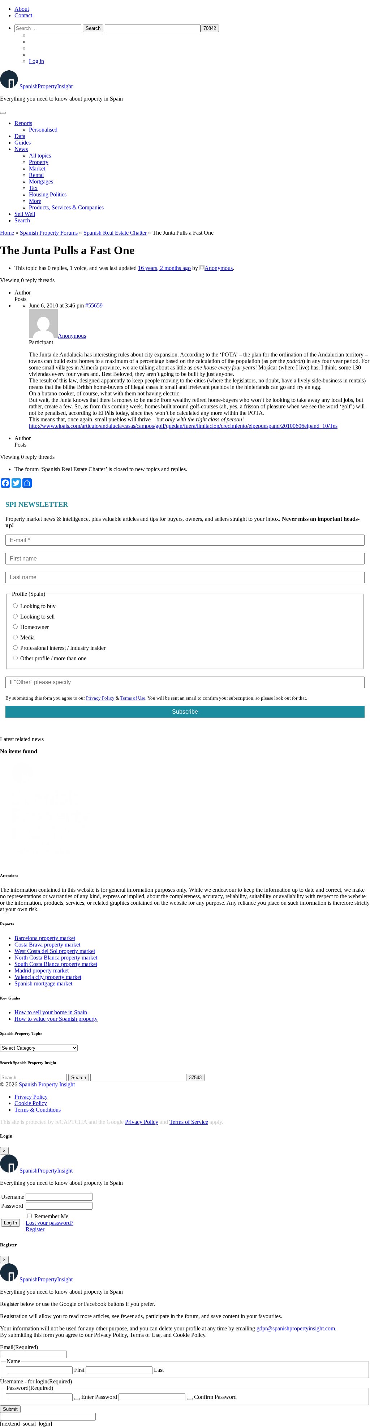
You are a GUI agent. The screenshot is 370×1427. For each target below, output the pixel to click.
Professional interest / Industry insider (62, 648)
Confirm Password (215, 1397)
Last (159, 1370)
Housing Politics (47, 194)
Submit (10, 1409)
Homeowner (34, 627)
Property (38, 162)
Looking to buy (37, 606)
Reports (23, 123)
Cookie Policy (30, 1103)
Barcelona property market (44, 938)
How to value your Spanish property (56, 1019)
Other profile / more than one (52, 658)
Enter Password (99, 1397)
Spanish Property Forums (49, 233)
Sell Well (24, 214)
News (21, 149)
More (35, 201)
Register (35, 1229)
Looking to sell (37, 616)
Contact (23, 15)
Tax (33, 188)
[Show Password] (77, 1399)
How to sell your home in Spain (50, 1012)
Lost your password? (49, 1223)
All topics (40, 155)
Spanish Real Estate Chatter (115, 233)
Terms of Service (188, 1122)
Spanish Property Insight (47, 1084)
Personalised (43, 130)
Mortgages (41, 181)
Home (7, 233)
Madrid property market (41, 970)
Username (12, 1197)
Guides (22, 142)
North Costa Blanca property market (55, 957)
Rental (36, 175)
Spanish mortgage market (43, 983)
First (79, 1370)
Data (19, 136)
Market (37, 168)
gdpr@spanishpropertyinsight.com (296, 1328)
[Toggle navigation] (3, 113)
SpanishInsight (46, 86)
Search (22, 220)
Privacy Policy (100, 698)
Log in (36, 61)
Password (12, 1206)
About (21, 9)
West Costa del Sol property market (54, 951)
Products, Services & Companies (66, 207)
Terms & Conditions (37, 1110)
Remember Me (51, 1216)
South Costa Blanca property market (55, 964)
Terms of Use (132, 698)
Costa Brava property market (47, 944)
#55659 (94, 305)
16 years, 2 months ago (164, 268)
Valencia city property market (47, 977)
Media (27, 637)
